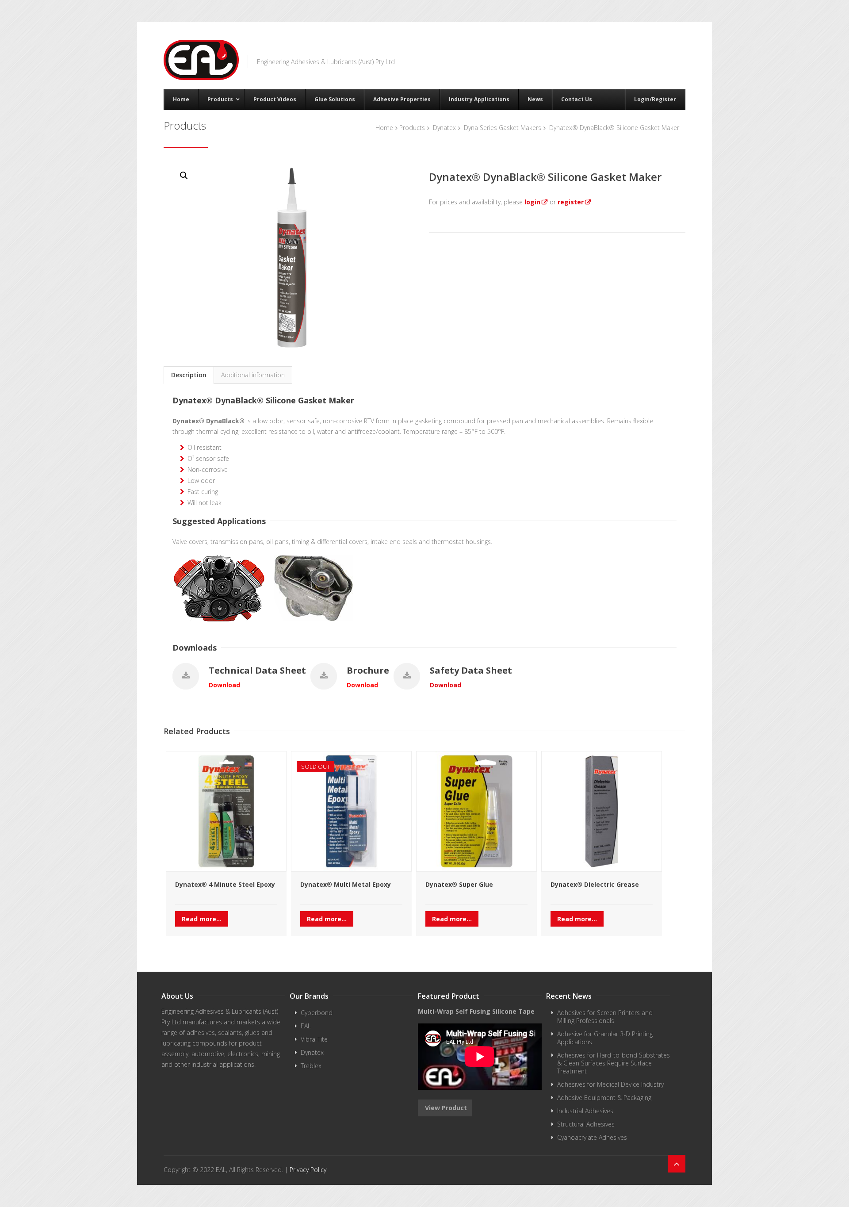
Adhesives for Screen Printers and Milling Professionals (605, 1016)
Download (224, 685)
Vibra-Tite (314, 1039)
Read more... (202, 919)
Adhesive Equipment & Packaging (604, 1097)
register (571, 202)
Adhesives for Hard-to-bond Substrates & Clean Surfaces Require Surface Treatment (613, 1063)
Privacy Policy (308, 1169)
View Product (445, 1108)
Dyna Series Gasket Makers (502, 127)
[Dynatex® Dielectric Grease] (601, 811)
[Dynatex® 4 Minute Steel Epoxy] (226, 811)
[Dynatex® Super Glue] (476, 811)
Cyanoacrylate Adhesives (592, 1137)
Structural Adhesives (586, 1124)
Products (412, 127)
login (532, 202)
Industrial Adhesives (585, 1111)
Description (189, 375)
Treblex (311, 1065)
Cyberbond (317, 1012)
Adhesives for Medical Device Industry (610, 1084)
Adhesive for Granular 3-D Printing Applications (605, 1038)
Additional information (253, 375)
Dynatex (444, 127)
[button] (184, 176)
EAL (306, 1026)
